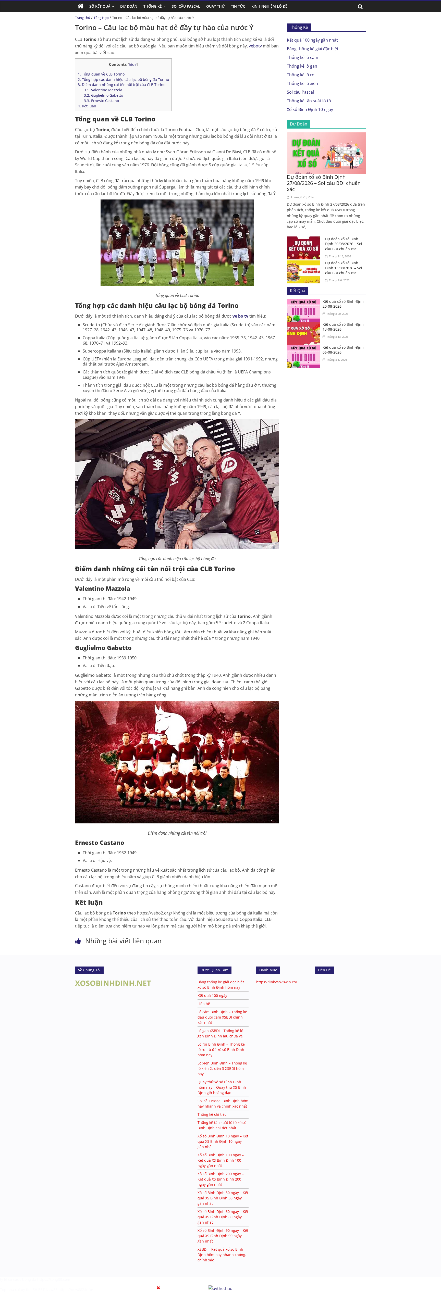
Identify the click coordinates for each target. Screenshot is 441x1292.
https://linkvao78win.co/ (276, 982)
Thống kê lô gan (302, 66)
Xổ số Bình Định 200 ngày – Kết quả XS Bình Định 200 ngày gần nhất (221, 1179)
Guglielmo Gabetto (103, 95)
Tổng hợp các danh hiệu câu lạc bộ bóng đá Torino (123, 79)
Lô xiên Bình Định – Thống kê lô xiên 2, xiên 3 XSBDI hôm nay (222, 1068)
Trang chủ (82, 17)
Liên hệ (204, 1003)
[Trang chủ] (80, 6)
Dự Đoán (128, 6)
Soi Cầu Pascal (186, 6)
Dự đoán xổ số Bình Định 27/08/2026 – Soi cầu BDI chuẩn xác (324, 183)
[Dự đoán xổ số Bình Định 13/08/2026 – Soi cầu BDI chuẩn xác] (305, 263)
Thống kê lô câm (302, 57)
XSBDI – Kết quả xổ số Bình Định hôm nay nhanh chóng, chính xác (222, 1254)
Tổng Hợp (101, 17)
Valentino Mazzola (103, 89)
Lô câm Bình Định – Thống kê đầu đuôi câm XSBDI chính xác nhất (222, 1017)
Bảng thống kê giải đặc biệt (312, 49)
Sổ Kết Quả (99, 6)
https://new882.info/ (75, 1289)
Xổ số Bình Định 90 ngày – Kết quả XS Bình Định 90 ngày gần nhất (223, 1236)
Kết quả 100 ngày (212, 995)
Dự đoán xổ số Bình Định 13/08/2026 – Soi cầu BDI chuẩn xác (343, 267)
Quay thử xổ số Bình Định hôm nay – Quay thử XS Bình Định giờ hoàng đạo (222, 1087)
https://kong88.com (53, 1279)
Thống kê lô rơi (301, 75)
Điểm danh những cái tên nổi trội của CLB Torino (121, 84)
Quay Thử (215, 6)
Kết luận (87, 106)
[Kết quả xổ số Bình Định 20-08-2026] (305, 302)
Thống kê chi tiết (212, 1114)
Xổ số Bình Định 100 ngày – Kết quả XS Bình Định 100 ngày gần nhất (221, 1160)
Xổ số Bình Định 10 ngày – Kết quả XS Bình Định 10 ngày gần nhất (223, 1141)
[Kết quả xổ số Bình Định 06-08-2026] (305, 348)
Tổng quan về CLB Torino (101, 74)
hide (133, 64)
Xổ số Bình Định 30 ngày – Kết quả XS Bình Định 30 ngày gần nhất (223, 1198)
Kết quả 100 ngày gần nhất (312, 40)
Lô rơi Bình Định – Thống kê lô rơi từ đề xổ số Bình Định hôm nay (221, 1049)
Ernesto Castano (101, 100)
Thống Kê (152, 6)
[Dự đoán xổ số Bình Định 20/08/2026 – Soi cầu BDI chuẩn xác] (305, 239)
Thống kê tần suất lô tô (309, 101)
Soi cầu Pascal (300, 92)
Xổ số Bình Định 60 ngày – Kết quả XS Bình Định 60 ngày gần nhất (223, 1217)
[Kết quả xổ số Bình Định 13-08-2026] (305, 325)
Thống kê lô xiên (302, 83)
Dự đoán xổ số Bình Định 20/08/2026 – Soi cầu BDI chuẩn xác (343, 243)
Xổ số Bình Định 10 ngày (310, 109)
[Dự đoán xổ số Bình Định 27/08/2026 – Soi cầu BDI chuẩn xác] (326, 135)
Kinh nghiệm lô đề (269, 6)
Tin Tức (238, 6)
